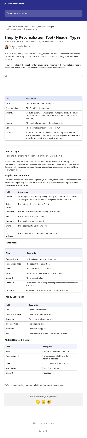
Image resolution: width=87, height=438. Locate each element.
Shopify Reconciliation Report (43, 26)
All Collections (10, 26)
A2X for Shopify (23, 26)
